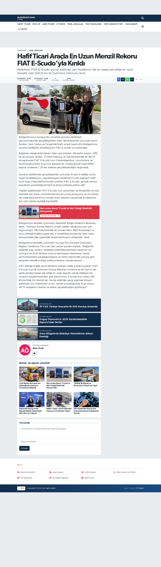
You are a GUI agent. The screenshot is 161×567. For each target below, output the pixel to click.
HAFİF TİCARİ (23, 24)
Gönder (24, 448)
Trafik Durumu (90, 472)
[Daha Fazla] (132, 79)
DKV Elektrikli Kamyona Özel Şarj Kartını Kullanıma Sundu (86, 411)
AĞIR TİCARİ (48, 24)
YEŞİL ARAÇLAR (75, 24)
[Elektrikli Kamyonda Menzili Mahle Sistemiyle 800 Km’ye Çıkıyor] (31, 399)
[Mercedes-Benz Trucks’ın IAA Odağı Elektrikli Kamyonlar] (59, 374)
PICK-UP (36, 24)
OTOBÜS (60, 24)
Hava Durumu (58, 472)
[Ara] (142, 18)
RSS (22, 488)
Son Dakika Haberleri (60, 478)
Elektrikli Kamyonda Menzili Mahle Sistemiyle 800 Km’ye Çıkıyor (30, 411)
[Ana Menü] (143, 26)
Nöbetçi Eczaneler (27, 472)
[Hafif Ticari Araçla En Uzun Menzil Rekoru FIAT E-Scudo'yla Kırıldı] (59, 109)
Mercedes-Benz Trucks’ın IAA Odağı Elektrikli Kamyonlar (58, 385)
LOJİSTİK (22, 29)
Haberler (21, 50)
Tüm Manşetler (26, 478)
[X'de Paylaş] (123, 79)
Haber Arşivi (89, 478)
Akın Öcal (38, 348)
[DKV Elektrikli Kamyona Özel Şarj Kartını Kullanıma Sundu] (86, 399)
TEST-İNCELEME (93, 24)
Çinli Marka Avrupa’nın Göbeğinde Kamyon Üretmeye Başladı (29, 385)
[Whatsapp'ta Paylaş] (127, 79)
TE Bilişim (140, 488)
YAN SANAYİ (131, 24)
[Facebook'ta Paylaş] (118, 79)
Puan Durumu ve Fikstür (125, 472)
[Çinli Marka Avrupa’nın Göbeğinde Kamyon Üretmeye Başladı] (31, 374)
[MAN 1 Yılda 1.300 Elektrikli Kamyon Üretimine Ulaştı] (59, 399)
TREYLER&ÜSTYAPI (113, 24)
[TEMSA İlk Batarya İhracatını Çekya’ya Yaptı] (86, 374)
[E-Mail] (34, 354)
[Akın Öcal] (25, 350)
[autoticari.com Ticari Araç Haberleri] (26, 18)
